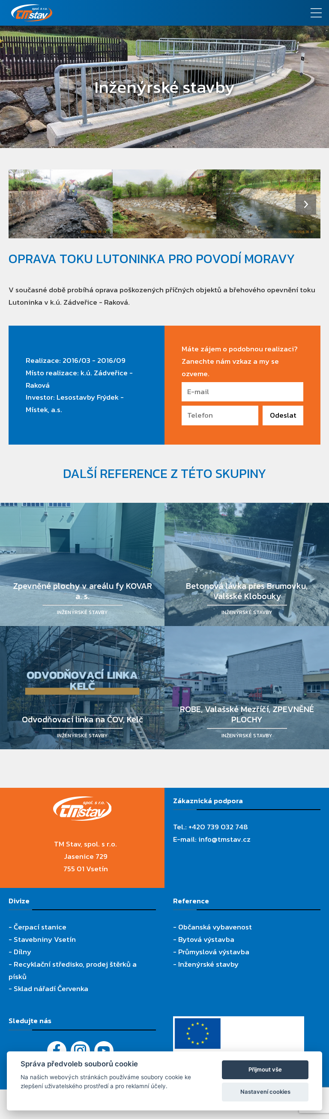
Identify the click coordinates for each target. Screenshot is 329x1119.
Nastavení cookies (265, 1091)
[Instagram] (80, 1050)
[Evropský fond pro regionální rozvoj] (238, 1022)
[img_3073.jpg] (165, 204)
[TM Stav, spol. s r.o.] (123, 13)
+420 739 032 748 (218, 826)
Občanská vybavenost (215, 926)
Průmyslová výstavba (213, 951)
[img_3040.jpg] (268, 204)
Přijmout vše (265, 1069)
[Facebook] (56, 1050)
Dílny (22, 951)
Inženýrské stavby (208, 964)
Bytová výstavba (206, 939)
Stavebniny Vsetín (45, 939)
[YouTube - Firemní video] (104, 1050)
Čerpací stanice (40, 926)
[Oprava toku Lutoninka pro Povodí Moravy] (61, 204)
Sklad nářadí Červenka (51, 988)
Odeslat (283, 415)
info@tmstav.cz (224, 839)
